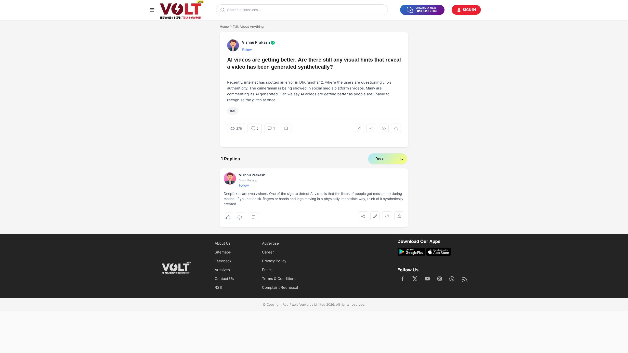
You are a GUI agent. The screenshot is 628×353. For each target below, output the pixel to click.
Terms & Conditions (279, 278)
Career (268, 252)
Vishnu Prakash (258, 42)
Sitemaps (223, 252)
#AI (232, 111)
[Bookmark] (286, 128)
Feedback (223, 261)
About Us (223, 243)
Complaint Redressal (280, 287)
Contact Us (224, 278)
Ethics (267, 269)
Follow (247, 50)
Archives (222, 269)
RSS (218, 287)
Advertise (270, 243)
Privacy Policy (274, 261)
